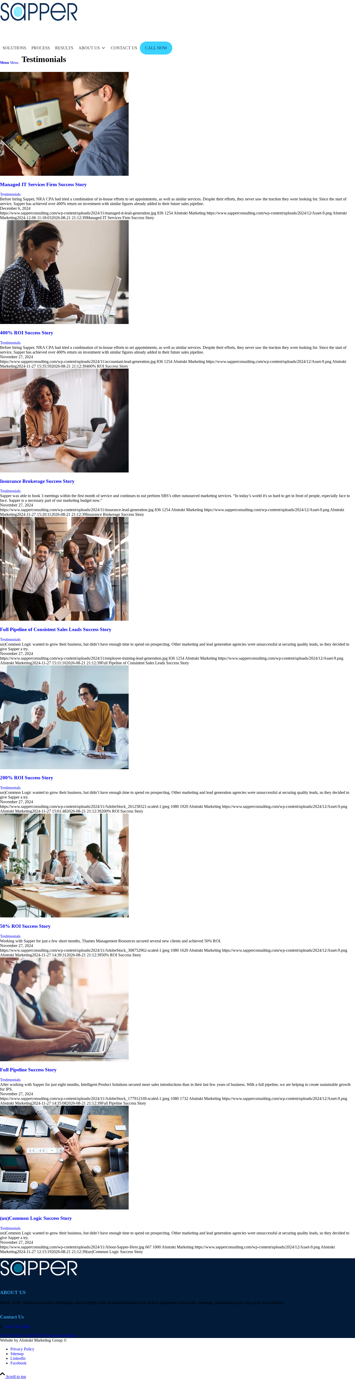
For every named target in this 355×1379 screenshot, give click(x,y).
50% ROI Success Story (25, 926)
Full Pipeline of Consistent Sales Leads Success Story (55, 629)
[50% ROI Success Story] (64, 916)
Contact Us (124, 48)
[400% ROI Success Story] (64, 322)
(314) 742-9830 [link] (17, 1326)
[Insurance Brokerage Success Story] (64, 471)
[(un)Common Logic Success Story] (64, 1208)
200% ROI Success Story (26, 777)
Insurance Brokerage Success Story (37, 481)
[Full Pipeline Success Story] (64, 1060)
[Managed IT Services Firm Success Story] (64, 174)
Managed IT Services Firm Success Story (43, 184)
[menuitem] (177, 63)
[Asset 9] (39, 24)
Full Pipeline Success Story (28, 1069)
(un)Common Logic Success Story (36, 1218)
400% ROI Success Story (26, 332)
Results (64, 48)
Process (40, 48)
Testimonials (10, 194)
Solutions (14, 48)
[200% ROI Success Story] (64, 768)
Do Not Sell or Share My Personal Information (38, 1335)
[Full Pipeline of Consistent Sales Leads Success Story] (64, 619)
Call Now (156, 48)
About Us (89, 48)
